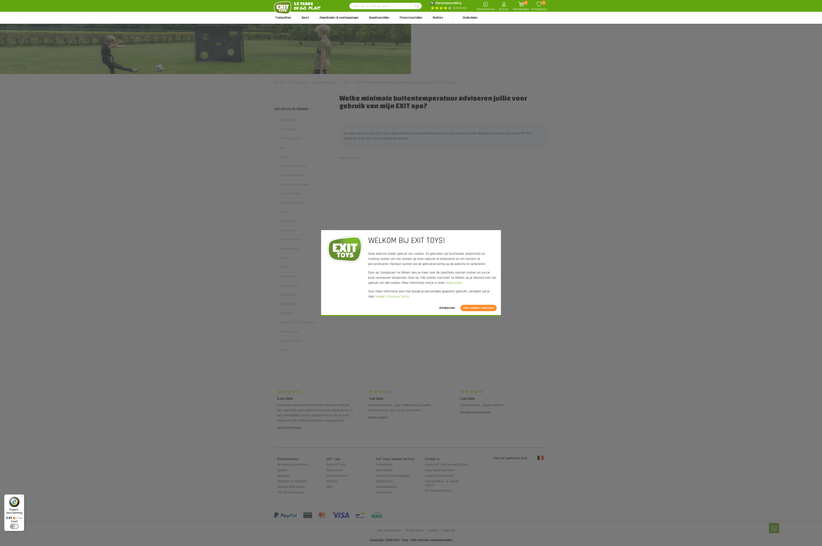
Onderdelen (470, 18)
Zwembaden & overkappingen (339, 18)
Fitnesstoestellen (411, 18)
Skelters (438, 18)
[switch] (14, 526)
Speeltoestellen (379, 18)
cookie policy (453, 283)
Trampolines (283, 18)
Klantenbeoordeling (448, 3)
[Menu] (21, 497)
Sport (305, 18)
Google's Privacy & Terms (392, 296)
